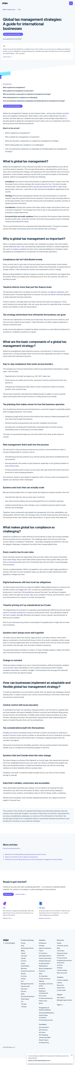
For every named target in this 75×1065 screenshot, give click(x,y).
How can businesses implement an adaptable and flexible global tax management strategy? (34, 101)
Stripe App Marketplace (46, 1013)
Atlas (22, 945)
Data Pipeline (25, 966)
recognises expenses (56, 292)
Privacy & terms (62, 958)
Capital (23, 953)
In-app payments (44, 963)
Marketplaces (43, 966)
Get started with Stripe (12, 34)
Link (22, 981)
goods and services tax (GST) (45, 187)
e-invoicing (11, 562)
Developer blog (44, 1042)
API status (42, 1032)
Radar (23, 994)
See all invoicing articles (11, 848)
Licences (60, 965)
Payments (24, 989)
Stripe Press (61, 988)
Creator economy (44, 978)
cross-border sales (10, 668)
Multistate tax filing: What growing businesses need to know (25, 854)
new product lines (12, 466)
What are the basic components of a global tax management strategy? (27, 94)
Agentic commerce (45, 948)
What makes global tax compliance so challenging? (20, 97)
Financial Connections (28, 971)
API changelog (43, 1035)
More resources (9, 9)
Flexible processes (10, 733)
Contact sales (20, 894)
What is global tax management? (14, 87)
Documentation (44, 1027)
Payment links (25, 986)
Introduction (7, 84)
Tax (19, 9)
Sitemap (59, 968)
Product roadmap (62, 980)
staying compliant (19, 249)
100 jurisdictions (28, 592)
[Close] (71, 1055)
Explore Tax (7, 918)
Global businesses (45, 961)
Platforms (42, 971)
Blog (58, 948)
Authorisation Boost (27, 948)
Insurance (42, 988)
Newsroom (60, 985)
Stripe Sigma (25, 999)
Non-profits (42, 996)
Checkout (24, 956)
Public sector (43, 1001)
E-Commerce (43, 953)
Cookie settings (62, 970)
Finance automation (45, 958)
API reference (43, 1030)
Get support (61, 997)
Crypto (23, 963)
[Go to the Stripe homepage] (5, 940)
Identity (23, 973)
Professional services (46, 998)
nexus (26, 221)
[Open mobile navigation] (71, 3)
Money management (45, 968)
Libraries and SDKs (45, 1037)
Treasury (24, 1006)
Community (60, 951)
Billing (23, 951)
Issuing (23, 978)
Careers (59, 982)
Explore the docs (44, 918)
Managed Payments (27, 984)
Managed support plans (64, 1000)
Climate (23, 958)
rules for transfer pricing (12, 612)
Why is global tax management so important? (18, 91)
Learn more (7, 57)
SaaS (40, 973)
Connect (23, 961)
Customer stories (62, 945)
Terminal (23, 1004)
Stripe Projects (43, 1040)
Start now (7, 894)
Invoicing (24, 976)
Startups (42, 945)
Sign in (59, 1005)
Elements (24, 968)
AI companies (43, 976)
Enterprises (42, 943)
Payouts (23, 991)
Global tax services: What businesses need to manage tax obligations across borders (33, 859)
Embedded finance (45, 956)
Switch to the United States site (38, 1060)
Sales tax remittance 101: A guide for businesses (21, 857)
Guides (59, 943)
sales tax (46, 376)
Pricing (23, 943)
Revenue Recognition (27, 996)
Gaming (41, 981)
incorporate (38, 319)
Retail (41, 1003)
